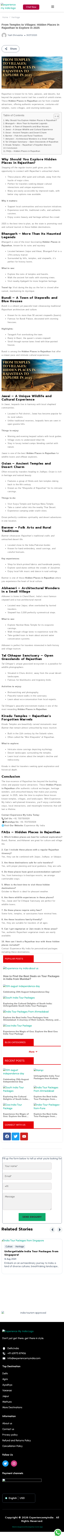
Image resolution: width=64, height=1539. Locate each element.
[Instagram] (14, 1463)
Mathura (6, 1401)
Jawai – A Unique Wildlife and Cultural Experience (29, 129)
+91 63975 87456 (16, 1353)
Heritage (15, 17)
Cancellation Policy (12, 1446)
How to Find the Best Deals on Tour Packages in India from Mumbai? (31, 978)
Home (5, 17)
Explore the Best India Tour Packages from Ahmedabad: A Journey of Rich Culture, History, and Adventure (30, 1018)
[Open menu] (53, 7)
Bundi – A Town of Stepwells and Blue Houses (27, 127)
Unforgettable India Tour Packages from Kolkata (47, 1077)
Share (13, 48)
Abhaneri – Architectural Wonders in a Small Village (29, 139)
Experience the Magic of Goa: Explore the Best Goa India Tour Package (30, 1032)
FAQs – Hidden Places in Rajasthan (23, 151)
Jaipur (5, 1396)
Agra (5, 1379)
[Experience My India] (9, 6)
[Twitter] (5, 1463)
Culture (9, 1246)
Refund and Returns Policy (16, 1440)
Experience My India (21, 815)
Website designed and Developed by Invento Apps (27, 1527)
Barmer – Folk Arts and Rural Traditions (24, 136)
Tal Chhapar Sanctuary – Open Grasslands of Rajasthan (31, 142)
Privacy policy (10, 1434)
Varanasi (7, 1390)
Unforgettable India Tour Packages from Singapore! (31, 1253)
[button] (52, 1230)
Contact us (8, 1429)
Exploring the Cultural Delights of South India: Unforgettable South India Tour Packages (27, 1004)
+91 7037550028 (21, 818)
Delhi (5, 1373)
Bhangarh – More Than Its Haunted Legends (26, 123)
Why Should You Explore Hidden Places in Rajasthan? (31, 120)
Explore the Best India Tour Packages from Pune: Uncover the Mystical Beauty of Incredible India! (45, 1115)
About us (7, 1423)
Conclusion (12, 148)
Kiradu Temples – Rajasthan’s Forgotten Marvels (28, 145)
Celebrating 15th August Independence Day (26, 992)
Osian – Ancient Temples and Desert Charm (26, 133)
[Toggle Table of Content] (54, 116)
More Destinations (12, 1407)
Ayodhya (7, 1384)
